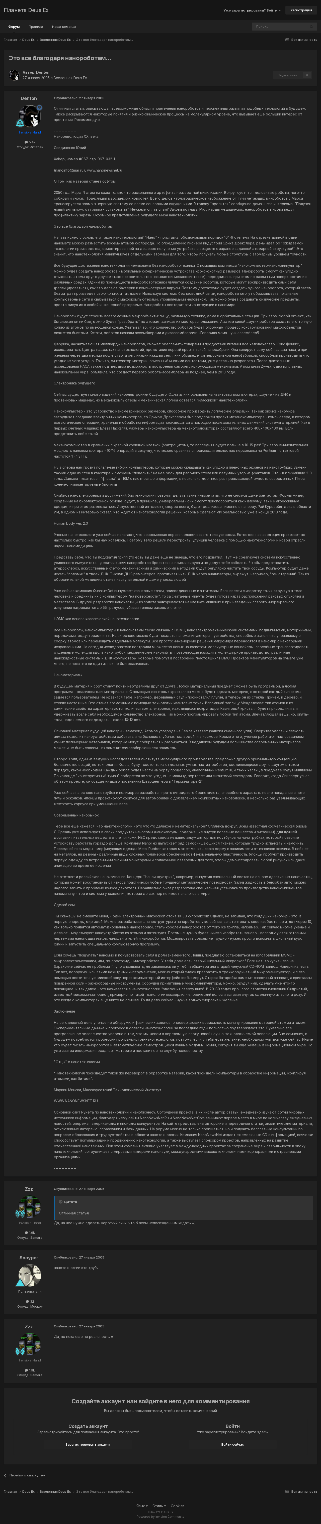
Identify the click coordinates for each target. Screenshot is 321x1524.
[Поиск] (311, 26)
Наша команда (64, 27)
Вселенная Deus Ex (70, 78)
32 (31, 1301)
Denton (42, 72)
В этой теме (290, 26)
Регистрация (301, 10)
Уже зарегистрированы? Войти (251, 10)
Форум (14, 27)
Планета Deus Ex (26, 10)
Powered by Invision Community (160, 1516)
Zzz (29, 1189)
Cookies (178, 1506)
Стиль (158, 1506)
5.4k (31, 142)
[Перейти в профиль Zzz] (30, 1206)
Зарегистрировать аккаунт (88, 1444)
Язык (141, 1506)
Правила (36, 27)
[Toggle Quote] (61, 1202)
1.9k (31, 1232)
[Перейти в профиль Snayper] (30, 1275)
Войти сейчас (232, 1444)
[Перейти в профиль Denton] (14, 75)
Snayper (29, 1257)
